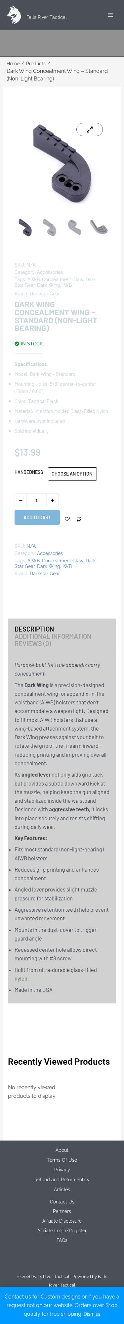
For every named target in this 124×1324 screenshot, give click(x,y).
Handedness (29, 472)
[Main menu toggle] (110, 15)
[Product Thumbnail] (89, 129)
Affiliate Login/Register (62, 1230)
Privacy (62, 1169)
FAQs (62, 1240)
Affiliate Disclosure (62, 1221)
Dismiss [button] (92, 1314)
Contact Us (62, 1201)
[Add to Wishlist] (67, 519)
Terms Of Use (62, 1160)
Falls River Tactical (46, 17)
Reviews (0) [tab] (33, 643)
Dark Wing (48, 285)
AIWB (33, 279)
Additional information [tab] (53, 636)
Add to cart (37, 517)
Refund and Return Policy (62, 1179)
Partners (62, 1211)
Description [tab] (34, 629)
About (62, 1150)
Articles (62, 1189)
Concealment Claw (62, 279)
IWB (67, 285)
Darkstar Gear (45, 293)
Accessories (50, 272)
